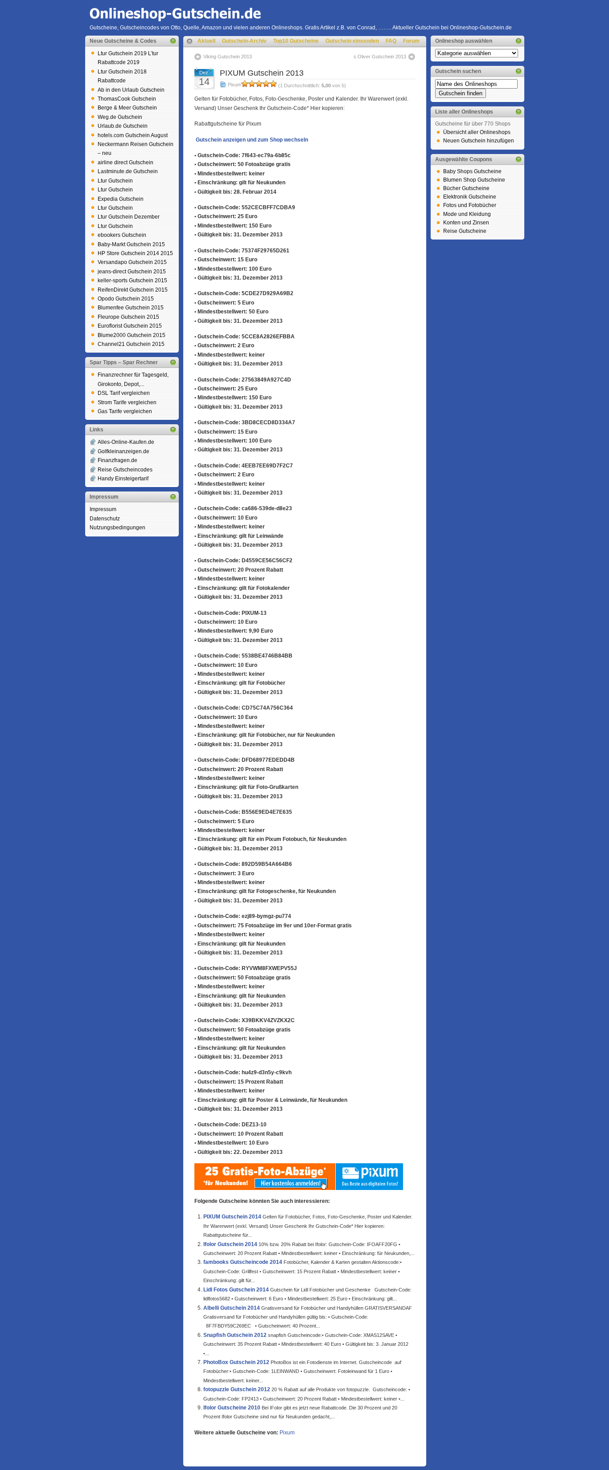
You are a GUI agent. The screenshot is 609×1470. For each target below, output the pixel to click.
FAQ (391, 41)
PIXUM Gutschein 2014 (232, 1217)
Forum (411, 41)
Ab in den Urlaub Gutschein (131, 90)
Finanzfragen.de (117, 460)
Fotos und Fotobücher (469, 205)
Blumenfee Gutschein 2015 (131, 308)
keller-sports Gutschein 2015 (132, 280)
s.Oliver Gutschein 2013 (380, 56)
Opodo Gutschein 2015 (126, 299)
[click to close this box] (173, 41)
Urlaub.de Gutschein (123, 126)
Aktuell (206, 41)
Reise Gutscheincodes (125, 470)
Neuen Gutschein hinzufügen (478, 141)
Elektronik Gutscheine (469, 197)
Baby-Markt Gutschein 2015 (131, 244)
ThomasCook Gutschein (127, 99)
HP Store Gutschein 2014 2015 (135, 253)
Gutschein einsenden (352, 41)
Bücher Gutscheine (466, 188)
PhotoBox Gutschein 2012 (236, 1362)
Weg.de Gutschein (120, 117)
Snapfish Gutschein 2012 (235, 1335)
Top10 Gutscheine (296, 41)
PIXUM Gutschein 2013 (262, 73)
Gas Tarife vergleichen (125, 411)
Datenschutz (105, 519)
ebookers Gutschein (122, 235)
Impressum (103, 509)
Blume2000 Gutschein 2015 (131, 335)
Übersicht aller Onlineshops (476, 132)
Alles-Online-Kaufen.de (126, 442)
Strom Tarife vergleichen (127, 402)
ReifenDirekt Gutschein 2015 (133, 290)
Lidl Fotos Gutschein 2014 (236, 1290)
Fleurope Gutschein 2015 (128, 317)
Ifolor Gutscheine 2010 (231, 1408)
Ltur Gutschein (115, 181)
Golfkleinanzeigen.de (123, 451)
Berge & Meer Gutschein (127, 108)
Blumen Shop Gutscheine (474, 180)
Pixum (234, 84)
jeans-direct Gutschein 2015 (132, 271)
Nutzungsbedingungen (117, 527)
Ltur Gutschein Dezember (129, 217)
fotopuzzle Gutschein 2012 (236, 1389)
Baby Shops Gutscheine (472, 171)
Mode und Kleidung (467, 214)
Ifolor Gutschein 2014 (230, 1244)
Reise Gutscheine (464, 231)
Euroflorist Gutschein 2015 (130, 326)
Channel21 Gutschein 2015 (131, 344)
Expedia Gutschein (121, 199)
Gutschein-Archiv (244, 41)
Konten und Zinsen (466, 222)
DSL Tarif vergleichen (124, 393)
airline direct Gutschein (125, 162)
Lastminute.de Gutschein (128, 171)
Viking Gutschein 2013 (227, 56)
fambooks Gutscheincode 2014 (242, 1262)
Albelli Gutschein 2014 (231, 1308)
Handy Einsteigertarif (123, 478)
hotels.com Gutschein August (133, 135)
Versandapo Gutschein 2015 (132, 262)
